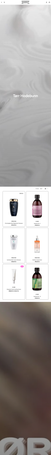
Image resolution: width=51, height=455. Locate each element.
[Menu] (1, 2)
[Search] (4, 2)
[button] (41, 188)
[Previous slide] (5, 206)
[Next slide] (22, 206)
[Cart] (49, 2)
